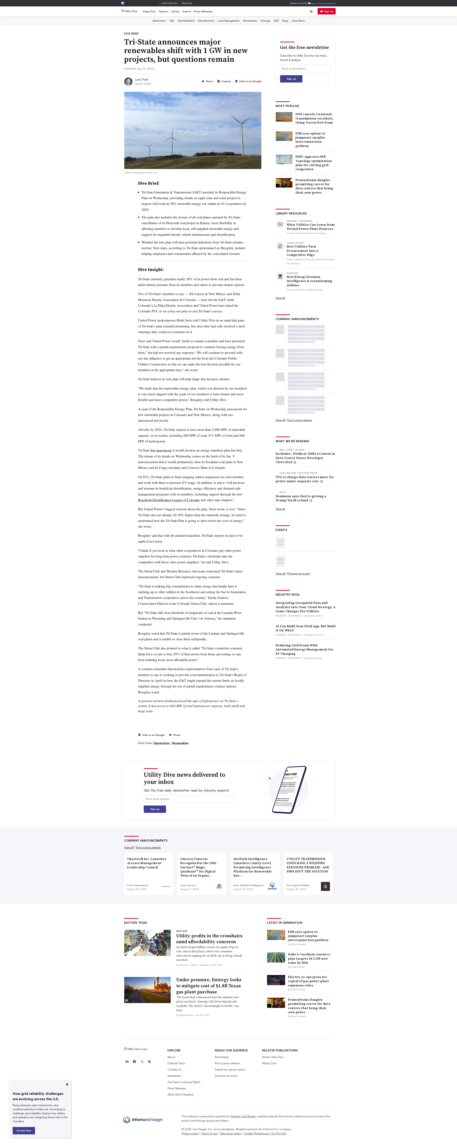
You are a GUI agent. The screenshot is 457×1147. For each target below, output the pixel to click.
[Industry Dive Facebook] (134, 1061)
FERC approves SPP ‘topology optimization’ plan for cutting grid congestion (313, 162)
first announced (161, 450)
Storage (265, 20)
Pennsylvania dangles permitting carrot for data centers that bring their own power (314, 186)
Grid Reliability (186, 20)
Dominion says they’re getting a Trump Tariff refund (301, 498)
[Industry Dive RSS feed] (149, 1061)
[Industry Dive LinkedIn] (127, 1061)
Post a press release (299, 420)
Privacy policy (190, 1133)
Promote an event (298, 573)
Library (175, 11)
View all (280, 298)
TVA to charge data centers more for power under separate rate (305, 479)
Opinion (164, 11)
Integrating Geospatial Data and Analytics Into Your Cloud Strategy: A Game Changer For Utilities (305, 607)
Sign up (328, 11)
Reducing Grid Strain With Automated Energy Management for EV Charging (304, 649)
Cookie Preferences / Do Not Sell (265, 1133)
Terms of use (209, 1133)
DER (276, 20)
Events (187, 11)
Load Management (229, 20)
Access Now (24, 1130)
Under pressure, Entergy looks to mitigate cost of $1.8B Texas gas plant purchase (208, 985)
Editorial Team (176, 1063)
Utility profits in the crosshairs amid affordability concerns (209, 938)
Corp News (298, 20)
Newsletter (174, 1076)
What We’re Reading (180, 1094)
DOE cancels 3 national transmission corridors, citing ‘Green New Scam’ (314, 118)
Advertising (221, 1057)
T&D (171, 20)
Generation (159, 20)
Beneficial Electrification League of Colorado (169, 500)
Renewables (250, 20)
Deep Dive (149, 11)
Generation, (162, 743)
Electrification (206, 20)
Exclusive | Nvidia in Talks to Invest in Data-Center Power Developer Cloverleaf (305, 458)
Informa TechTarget (243, 1116)
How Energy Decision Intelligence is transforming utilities (309, 281)
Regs (285, 20)
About (171, 1057)
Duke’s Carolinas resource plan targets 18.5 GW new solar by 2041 (309, 958)
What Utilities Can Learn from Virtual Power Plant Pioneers (311, 227)
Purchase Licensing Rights (183, 1082)
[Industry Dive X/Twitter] (142, 1061)
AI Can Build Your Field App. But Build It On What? (305, 628)
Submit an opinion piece (230, 1069)
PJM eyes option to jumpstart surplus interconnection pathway (310, 139)
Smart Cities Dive (170, 3)
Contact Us (174, 1069)
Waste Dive (187, 3)
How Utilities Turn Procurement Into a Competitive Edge (302, 250)
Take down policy (231, 1133)
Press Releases (203, 11)
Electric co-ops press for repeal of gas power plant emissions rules (308, 981)
